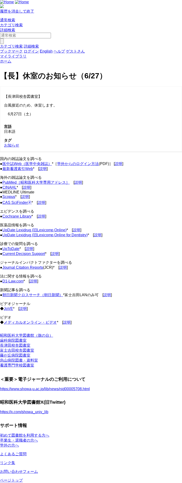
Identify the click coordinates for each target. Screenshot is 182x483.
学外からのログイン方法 (78, 164)
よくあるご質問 (13, 454)
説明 (118, 164)
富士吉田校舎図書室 (17, 350)
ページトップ (11, 480)
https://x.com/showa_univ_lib (24, 412)
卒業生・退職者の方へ (19, 440)
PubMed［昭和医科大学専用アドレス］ (36, 182)
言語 (8, 127)
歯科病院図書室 (13, 340)
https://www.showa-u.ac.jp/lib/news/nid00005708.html (45, 389)
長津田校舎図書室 (15, 345)
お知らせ (11, 145)
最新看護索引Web (17, 169)
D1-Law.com (12, 281)
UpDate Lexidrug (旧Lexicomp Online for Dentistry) (45, 235)
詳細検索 (7, 30)
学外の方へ (9, 445)
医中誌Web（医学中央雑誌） (27, 164)
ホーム (5, 61)
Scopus (8, 197)
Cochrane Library (17, 216)
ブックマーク (11, 51)
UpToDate (10, 249)
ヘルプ (59, 51)
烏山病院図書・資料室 (19, 360)
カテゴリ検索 (11, 25)
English (46, 51)
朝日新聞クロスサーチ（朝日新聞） (32, 295)
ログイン (31, 51)
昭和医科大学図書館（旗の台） (26, 335)
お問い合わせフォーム (19, 472)
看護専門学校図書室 (17, 365)
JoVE (8, 309)
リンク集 (7, 463)
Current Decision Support (23, 254)
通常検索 (7, 20)
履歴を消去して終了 (17, 11)
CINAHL (9, 187)
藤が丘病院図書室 (15, 355)
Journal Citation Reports (22, 267)
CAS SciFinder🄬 (17, 203)
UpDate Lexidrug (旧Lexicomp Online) (34, 230)
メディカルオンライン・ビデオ (30, 322)
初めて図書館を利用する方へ (24, 435)
